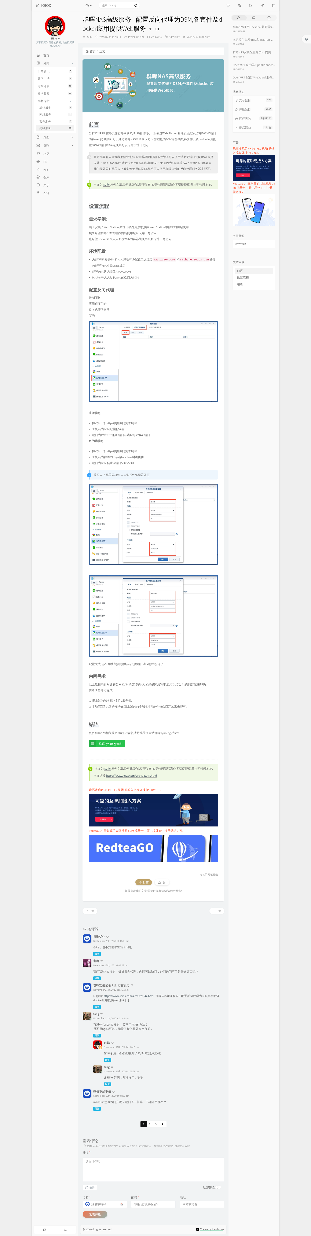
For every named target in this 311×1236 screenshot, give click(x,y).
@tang (108, 1053)
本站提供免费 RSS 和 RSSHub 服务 (255, 40)
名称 (87, 1197)
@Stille (108, 1077)
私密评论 (209, 1187)
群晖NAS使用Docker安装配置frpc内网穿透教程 (263, 27)
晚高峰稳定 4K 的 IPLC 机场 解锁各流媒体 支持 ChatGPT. (125, 790)
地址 (183, 1197)
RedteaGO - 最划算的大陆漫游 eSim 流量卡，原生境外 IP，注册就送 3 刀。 (137, 831)
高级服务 (192, 37)
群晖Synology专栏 (110, 744)
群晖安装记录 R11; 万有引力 (111, 985)
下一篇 (216, 911)
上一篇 (89, 911)
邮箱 (135, 1197)
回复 (97, 953)
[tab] (238, 18)
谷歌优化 (99, 936)
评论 (87, 1152)
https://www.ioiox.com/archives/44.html (131, 775)
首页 (93, 51)
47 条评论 (156, 37)
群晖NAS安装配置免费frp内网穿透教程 (258, 52)
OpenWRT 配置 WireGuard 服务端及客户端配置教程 (266, 77)
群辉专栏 (204, 37)
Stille (90, 37)
